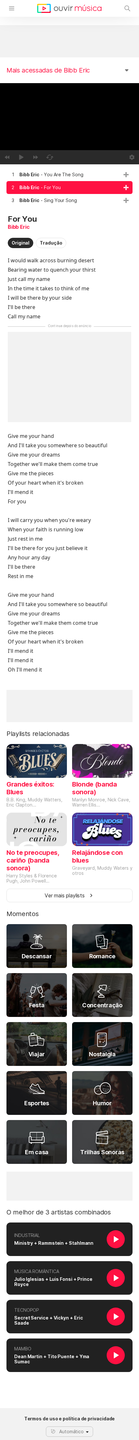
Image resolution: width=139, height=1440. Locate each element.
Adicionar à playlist (126, 174)
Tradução (51, 243)
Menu (11, 8)
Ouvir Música (69, 8)
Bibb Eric (18, 227)
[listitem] (69, 174)
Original (20, 243)
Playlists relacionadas (38, 734)
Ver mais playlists (65, 895)
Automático (71, 1431)
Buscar (127, 8)
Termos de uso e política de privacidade (69, 1418)
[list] (69, 187)
